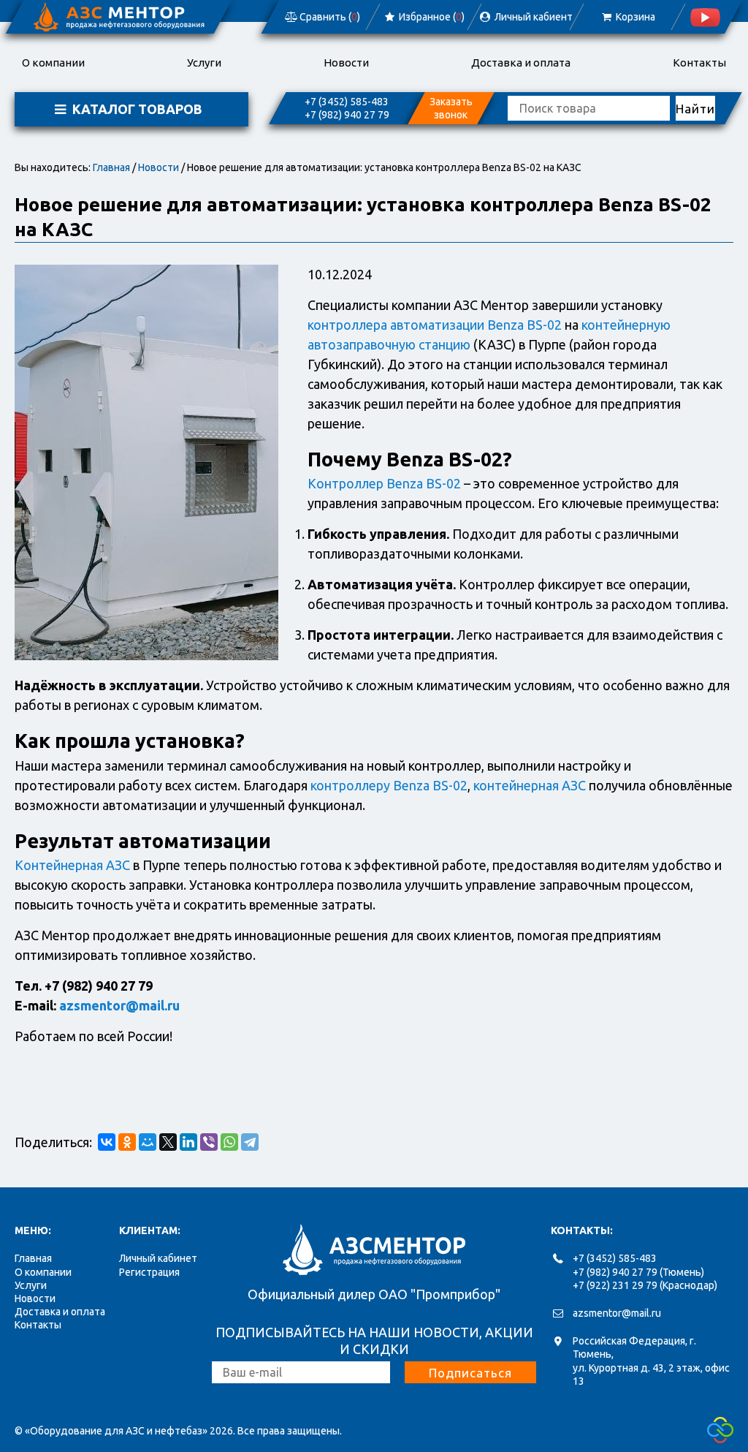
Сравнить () (328, 17)
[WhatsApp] (229, 1142)
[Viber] (209, 1142)
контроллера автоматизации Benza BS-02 (435, 324)
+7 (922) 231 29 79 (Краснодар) (645, 1285)
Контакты (699, 62)
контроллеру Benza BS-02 (389, 785)
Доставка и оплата (520, 62)
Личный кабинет (158, 1258)
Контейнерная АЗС (72, 865)
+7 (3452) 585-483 (347, 101)
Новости (346, 62)
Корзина (634, 17)
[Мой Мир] (147, 1142)
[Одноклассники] (127, 1142)
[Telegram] (250, 1142)
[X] (168, 1142)
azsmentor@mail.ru (119, 1005)
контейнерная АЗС (529, 785)
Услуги (204, 62)
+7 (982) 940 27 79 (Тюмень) (638, 1272)
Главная (111, 167)
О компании (53, 62)
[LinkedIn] (188, 1142)
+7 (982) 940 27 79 (347, 115)
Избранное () (431, 17)
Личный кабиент (532, 17)
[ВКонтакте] (106, 1142)
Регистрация (149, 1272)
